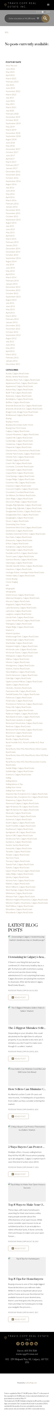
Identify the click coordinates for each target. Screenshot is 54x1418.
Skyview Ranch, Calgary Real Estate (21, 816)
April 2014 (10, 274)
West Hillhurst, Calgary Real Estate (21, 887)
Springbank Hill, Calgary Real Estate (21, 832)
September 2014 (13, 258)
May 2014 (10, 271)
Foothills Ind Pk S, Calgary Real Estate (22, 553)
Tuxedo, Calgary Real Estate (18, 867)
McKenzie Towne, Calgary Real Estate (22, 652)
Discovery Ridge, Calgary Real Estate (21, 501)
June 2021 (10, 101)
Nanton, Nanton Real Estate (18, 668)
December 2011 (13, 364)
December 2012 (13, 325)
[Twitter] (22, 1343)
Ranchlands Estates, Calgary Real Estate (23, 716)
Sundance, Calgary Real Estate (19, 842)
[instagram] (27, 1343)
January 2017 (11, 168)
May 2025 (10, 72)
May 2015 (10, 232)
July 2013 (10, 303)
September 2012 (13, 335)
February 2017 (12, 165)
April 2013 (10, 312)
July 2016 (10, 187)
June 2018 (10, 142)
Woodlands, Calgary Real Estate (19, 912)
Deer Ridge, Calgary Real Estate (19, 498)
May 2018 (10, 146)
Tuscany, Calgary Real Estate (18, 861)
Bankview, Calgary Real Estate (19, 396)
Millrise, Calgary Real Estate (17, 659)
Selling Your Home (13, 787)
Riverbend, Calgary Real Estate (19, 733)
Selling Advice (11, 781)
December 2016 (13, 171)
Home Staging (12, 582)
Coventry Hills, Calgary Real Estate (20, 482)
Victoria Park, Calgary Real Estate (20, 880)
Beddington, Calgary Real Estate (19, 399)
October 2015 (12, 216)
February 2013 (12, 319)
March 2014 (11, 277)
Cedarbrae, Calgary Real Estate (19, 444)
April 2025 (10, 75)
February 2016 (12, 203)
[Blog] (36, 1343)
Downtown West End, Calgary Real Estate (24, 527)
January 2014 (11, 284)
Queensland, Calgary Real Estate (20, 710)
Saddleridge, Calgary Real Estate (19, 771)
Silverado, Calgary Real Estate (18, 813)
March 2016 (11, 200)
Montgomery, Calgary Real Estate (20, 665)
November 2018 (13, 133)
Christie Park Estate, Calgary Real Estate (23, 453)
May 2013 (10, 309)
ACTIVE (38, 12)
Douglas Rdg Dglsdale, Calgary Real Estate (24, 505)
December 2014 (13, 248)
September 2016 (13, 181)
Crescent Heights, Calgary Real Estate (22, 489)
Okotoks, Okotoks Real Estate (19, 688)
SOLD (48, 12)
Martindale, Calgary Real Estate (19, 643)
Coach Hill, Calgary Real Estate (19, 463)
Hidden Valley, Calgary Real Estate (20, 575)
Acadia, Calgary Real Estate (17, 373)
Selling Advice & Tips (14, 784)
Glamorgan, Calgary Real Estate (19, 563)
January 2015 (11, 245)
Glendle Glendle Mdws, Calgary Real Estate (24, 566)
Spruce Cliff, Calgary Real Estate (19, 835)
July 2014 (10, 264)
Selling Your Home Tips (15, 790)
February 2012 (12, 357)
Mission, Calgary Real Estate (18, 662)
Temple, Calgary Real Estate (18, 854)
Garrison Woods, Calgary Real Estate (21, 559)
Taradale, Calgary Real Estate (18, 851)
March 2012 (11, 354)
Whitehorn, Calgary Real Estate (19, 893)
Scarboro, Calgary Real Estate (18, 774)
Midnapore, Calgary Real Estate (19, 656)
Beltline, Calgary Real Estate (18, 402)
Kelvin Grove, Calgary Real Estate (20, 595)
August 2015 (11, 223)
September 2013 (13, 296)
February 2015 (12, 242)
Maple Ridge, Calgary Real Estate (20, 627)
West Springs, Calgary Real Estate (20, 890)
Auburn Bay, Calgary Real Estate (19, 389)
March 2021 (11, 107)
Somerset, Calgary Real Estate (19, 819)
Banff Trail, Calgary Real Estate (19, 392)
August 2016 (11, 184)
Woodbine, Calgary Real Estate (19, 909)
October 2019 (12, 120)
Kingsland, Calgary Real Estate (18, 604)
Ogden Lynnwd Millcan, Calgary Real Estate (24, 681)
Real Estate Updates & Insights (19, 720)
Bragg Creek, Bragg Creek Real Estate (22, 412)
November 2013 (13, 290)
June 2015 (10, 229)
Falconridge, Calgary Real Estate (19, 550)
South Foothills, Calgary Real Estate (21, 826)
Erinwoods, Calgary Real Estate (19, 540)
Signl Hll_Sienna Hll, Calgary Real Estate (22, 809)
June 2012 (10, 344)
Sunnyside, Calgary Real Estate (19, 848)
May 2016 (10, 194)
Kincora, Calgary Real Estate (18, 601)
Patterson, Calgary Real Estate (19, 697)
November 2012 (13, 328)
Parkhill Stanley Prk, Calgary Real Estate (23, 694)
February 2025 (12, 81)
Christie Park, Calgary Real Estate (20, 457)
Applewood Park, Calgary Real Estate (22, 383)
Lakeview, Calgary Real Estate (19, 611)
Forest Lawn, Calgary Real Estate (20, 556)
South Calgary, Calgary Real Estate (20, 822)
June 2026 (10, 69)
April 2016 (10, 197)
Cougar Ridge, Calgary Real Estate (20, 479)
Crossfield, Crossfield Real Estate (20, 492)
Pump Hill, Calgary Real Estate (18, 707)
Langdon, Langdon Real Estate (18, 614)
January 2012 (11, 361)
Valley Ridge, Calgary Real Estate (19, 874)
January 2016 (11, 206)
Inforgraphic (11, 591)
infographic (10, 588)
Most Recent (11, 65)
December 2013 (13, 287)
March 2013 (11, 316)
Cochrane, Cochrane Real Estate (20, 466)
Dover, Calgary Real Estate (17, 521)
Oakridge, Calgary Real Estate (18, 678)
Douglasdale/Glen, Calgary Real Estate (22, 514)
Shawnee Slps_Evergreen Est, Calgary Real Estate (27, 797)
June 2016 (10, 190)
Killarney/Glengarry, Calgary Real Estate (23, 598)
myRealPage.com (31, 1383)
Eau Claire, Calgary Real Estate (19, 537)
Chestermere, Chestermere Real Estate (23, 450)
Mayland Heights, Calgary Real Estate (22, 646)
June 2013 (10, 306)
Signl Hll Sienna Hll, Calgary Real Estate (22, 806)
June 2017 (10, 155)
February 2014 (12, 280)
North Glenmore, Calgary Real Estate (22, 675)
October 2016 (12, 178)
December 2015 (13, 210)
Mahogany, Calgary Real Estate (19, 623)
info (7, 585)
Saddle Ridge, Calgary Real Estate (20, 768)
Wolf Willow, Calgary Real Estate (20, 906)
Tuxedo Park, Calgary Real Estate (20, 864)
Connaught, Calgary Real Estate (19, 469)
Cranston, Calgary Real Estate (18, 486)
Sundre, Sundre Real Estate (17, 845)
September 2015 (13, 219)
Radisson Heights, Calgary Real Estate (22, 713)
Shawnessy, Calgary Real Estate (19, 800)
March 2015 (11, 239)
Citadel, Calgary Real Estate (17, 460)
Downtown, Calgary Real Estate (19, 530)
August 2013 (11, 300)
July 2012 (10, 341)
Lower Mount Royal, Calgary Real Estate (23, 620)
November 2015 (13, 213)
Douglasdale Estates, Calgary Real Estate (23, 511)
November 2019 (13, 117)
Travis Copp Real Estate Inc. (22, 5)
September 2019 (13, 123)
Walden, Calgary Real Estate (18, 883)
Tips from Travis (12, 858)
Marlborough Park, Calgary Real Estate (22, 636)
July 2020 (10, 110)
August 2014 (11, 261)
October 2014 (12, 255)
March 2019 (11, 129)
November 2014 (13, 251)
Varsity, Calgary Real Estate (17, 877)
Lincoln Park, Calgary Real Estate (20, 617)
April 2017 (10, 158)
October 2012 (12, 332)
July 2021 (10, 97)
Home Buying (11, 579)
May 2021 (10, 104)
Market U (10, 630)
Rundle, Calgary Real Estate (17, 739)
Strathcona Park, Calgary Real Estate (21, 838)
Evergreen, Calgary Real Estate (19, 546)
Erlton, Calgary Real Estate (17, 543)
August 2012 (11, 338)
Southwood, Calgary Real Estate (19, 829)
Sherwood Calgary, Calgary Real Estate (22, 803)
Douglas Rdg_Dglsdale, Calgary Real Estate (24, 508)
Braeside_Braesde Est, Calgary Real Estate (24, 408)
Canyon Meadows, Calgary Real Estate (22, 434)
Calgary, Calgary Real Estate (18, 431)
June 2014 (10, 268)
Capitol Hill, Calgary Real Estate (19, 437)
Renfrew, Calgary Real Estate (18, 726)
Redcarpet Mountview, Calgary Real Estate (24, 723)
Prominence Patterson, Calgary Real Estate (24, 704)
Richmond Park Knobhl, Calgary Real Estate (24, 729)
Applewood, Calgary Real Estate (19, 386)
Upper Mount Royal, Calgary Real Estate (23, 871)
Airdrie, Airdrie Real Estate (17, 376)
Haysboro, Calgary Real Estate (19, 569)
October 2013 (12, 293)
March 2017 (11, 162)
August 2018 (11, 139)
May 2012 (10, 348)
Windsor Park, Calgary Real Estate (20, 896)
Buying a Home (12, 421)
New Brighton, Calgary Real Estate (20, 672)
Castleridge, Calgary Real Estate (19, 441)
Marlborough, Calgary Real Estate (20, 639)
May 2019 (10, 126)
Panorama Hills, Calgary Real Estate (21, 691)
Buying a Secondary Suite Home (19, 424)
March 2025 (11, 78)
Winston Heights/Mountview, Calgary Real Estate (27, 899)
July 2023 (10, 85)
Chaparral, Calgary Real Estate (19, 447)
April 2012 (10, 351)
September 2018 (13, 136)
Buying (8, 418)
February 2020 (12, 113)
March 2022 (11, 94)
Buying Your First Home (16, 428)
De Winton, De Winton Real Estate (21, 495)
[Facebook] (18, 1343)
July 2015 (10, 226)
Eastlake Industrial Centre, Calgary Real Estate (25, 534)
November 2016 (13, 174)
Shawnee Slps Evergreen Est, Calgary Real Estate (27, 794)
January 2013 (11, 322)
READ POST (20, 997)
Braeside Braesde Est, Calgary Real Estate (24, 405)
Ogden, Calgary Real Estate (17, 684)
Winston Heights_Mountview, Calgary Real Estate (27, 903)
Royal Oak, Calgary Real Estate (19, 736)
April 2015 (10, 235)
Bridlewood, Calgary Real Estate (19, 415)
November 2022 (13, 91)
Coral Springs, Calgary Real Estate (20, 476)
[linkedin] (31, 1343)
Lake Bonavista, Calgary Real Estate (21, 607)
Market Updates (13, 633)
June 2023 (10, 88)
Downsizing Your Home (16, 524)
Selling (8, 778)
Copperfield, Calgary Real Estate (20, 473)
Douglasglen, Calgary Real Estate (20, 518)
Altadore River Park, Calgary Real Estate (23, 380)
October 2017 (12, 152)
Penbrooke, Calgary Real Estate (19, 700)
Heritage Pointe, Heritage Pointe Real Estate (25, 572)
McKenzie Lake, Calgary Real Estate (21, 649)
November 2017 (13, 149)
